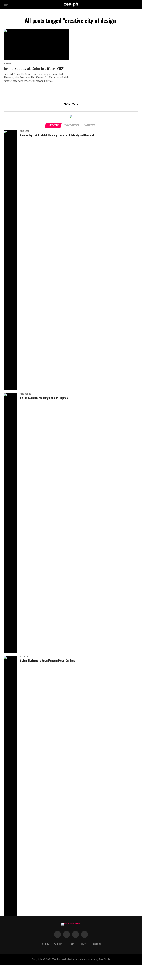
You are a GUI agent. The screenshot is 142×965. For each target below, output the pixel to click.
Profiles (58, 944)
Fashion (45, 944)
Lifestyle (72, 944)
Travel (84, 944)
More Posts (71, 104)
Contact (96, 944)
